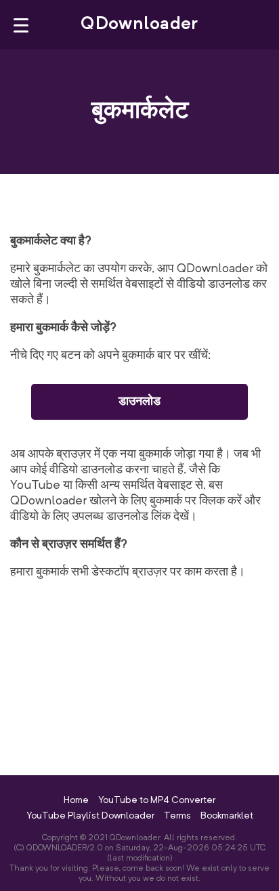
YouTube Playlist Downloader (90, 816)
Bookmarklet (226, 816)
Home (76, 800)
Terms (177, 816)
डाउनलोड (139, 401)
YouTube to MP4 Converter (156, 800)
